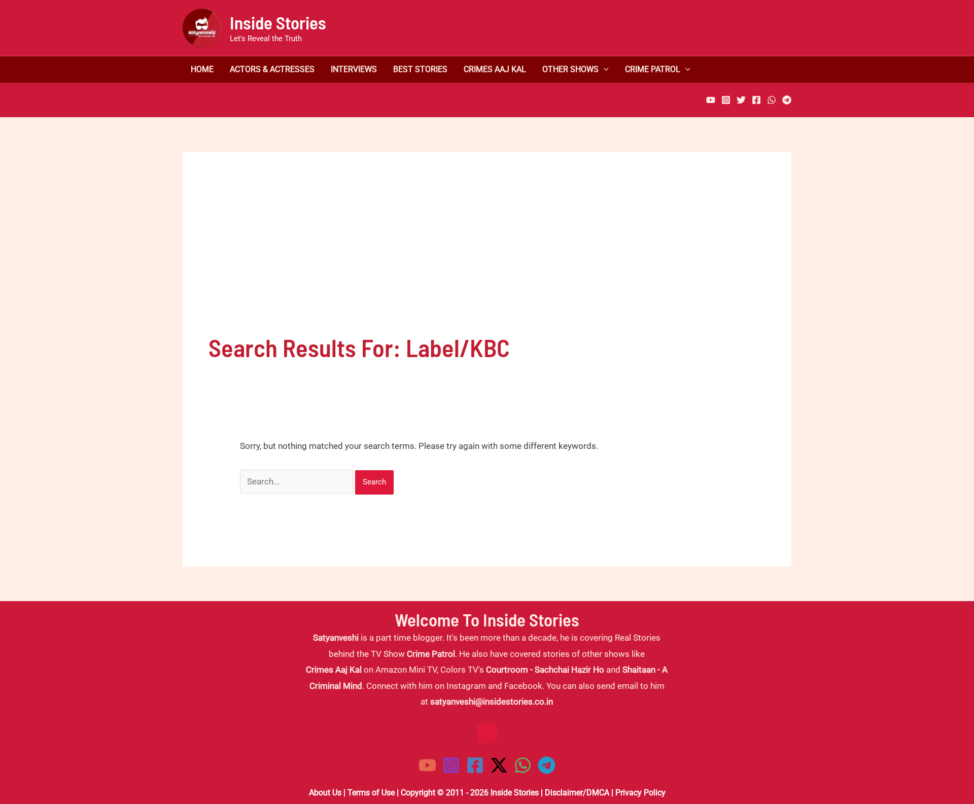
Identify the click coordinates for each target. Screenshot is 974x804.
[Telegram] (786, 99)
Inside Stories (278, 22)
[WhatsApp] (771, 99)
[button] (604, 69)
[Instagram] (725, 99)
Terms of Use (371, 792)
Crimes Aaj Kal (495, 69)
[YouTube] (710, 99)
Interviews (354, 69)
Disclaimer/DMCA (577, 792)
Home (202, 69)
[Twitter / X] (499, 765)
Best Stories (420, 69)
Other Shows (570, 69)
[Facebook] (756, 99)
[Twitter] (741, 99)
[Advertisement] (487, 254)
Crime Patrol (652, 69)
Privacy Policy (640, 792)
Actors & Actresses (272, 69)
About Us (325, 792)
